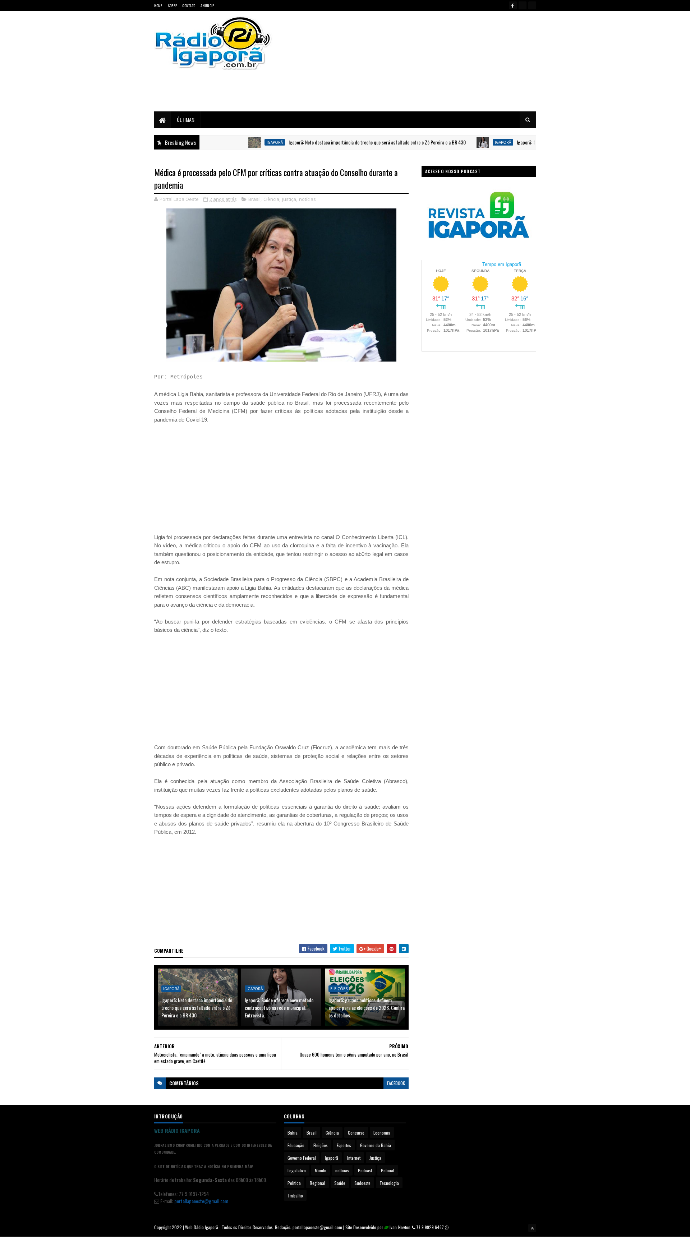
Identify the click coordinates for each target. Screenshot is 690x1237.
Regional (317, 1183)
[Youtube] (522, 5)
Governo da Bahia (375, 1145)
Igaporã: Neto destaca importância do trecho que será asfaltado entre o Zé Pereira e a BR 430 (352, 142)
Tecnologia (389, 1183)
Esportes (344, 1145)
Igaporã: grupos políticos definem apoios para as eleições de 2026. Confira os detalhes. (366, 1007)
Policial (387, 1170)
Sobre (172, 5)
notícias (307, 199)
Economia (381, 1133)
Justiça (289, 199)
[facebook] (513, 5)
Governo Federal (302, 1158)
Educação (296, 1145)
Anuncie (207, 5)
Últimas (186, 119)
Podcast (365, 1170)
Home (158, 5)
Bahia (293, 1133)
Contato (188, 5)
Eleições (339, 988)
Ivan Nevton (400, 1227)
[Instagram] (532, 5)
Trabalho (295, 1195)
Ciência (271, 199)
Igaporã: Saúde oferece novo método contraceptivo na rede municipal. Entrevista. (279, 1007)
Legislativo (297, 1170)
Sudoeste (362, 1183)
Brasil (254, 199)
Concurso (356, 1133)
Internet (353, 1158)
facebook (396, 1083)
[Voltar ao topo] (532, 1228)
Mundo (320, 1170)
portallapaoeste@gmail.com (201, 1201)
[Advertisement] (421, 61)
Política (294, 1183)
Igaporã (250, 142)
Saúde (339, 1183)
